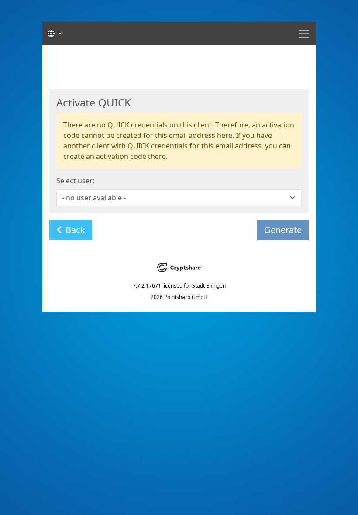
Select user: (75, 180)
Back (75, 230)
